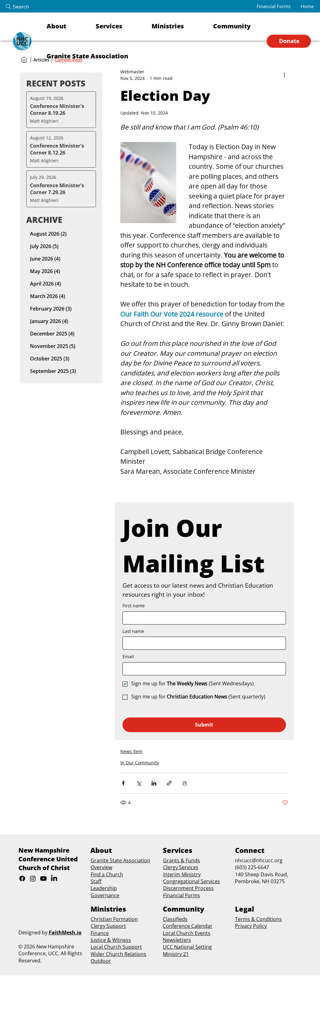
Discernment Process (188, 888)
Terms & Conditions (258, 919)
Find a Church (107, 874)
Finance (100, 933)
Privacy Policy (251, 926)
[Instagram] (33, 878)
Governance (105, 895)
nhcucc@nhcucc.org (258, 860)
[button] (67, 26)
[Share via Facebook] (123, 783)
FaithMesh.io (65, 932)
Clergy (170, 867)
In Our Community (139, 763)
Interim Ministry (182, 874)
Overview (101, 867)
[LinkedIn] (54, 878)
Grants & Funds (181, 860)
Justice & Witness (111, 940)
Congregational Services (191, 881)
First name (133, 606)
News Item (131, 751)
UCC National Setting (187, 946)
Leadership (104, 888)
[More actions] (284, 75)
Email (128, 656)
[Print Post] (185, 783)
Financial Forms (181, 895)
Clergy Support (108, 926)
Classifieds (175, 919)
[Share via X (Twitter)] (139, 783)
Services (188, 867)
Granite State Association (120, 860)
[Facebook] (22, 878)
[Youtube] (43, 878)
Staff (96, 881)
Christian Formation (114, 919)
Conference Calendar (187, 926)
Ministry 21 (176, 954)
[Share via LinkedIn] (154, 783)
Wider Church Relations (118, 954)
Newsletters (177, 940)
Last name (133, 631)
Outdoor (101, 960)
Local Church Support (116, 946)
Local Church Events (186, 933)
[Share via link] (169, 783)
